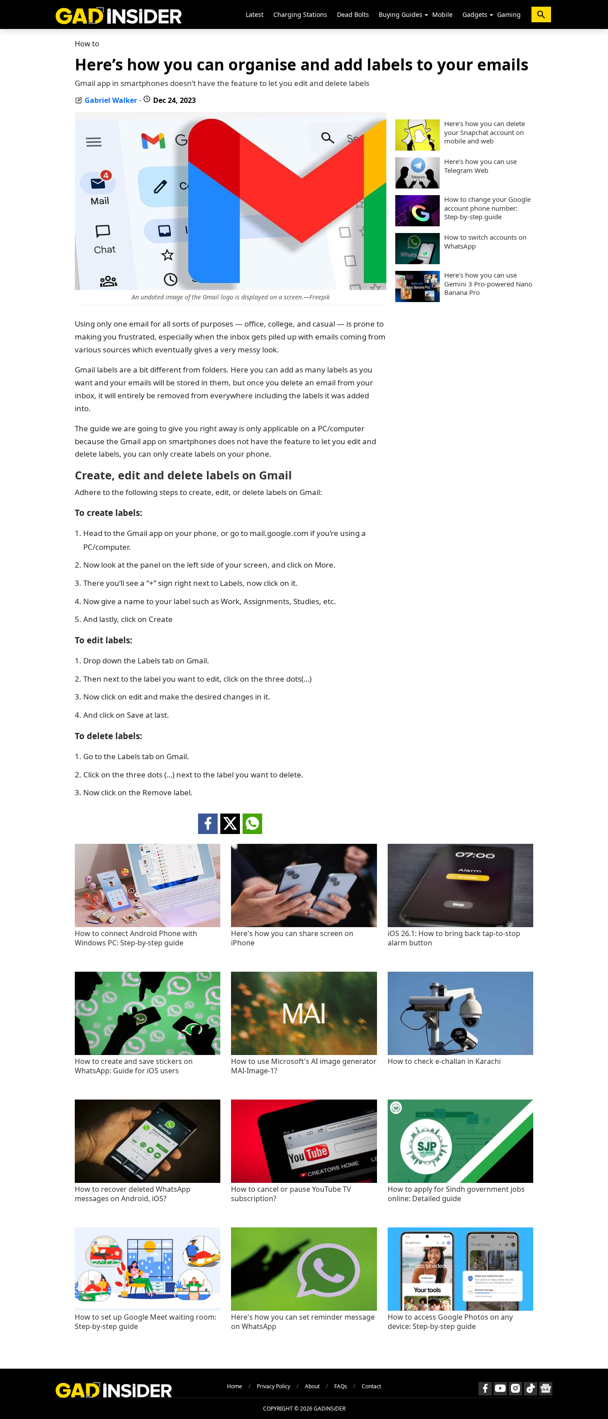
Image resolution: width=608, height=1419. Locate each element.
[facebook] (208, 824)
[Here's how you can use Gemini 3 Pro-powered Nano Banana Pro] (417, 299)
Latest (254, 14)
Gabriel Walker (111, 100)
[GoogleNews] (545, 1388)
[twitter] (230, 824)
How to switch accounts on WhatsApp (485, 241)
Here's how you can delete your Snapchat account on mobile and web (484, 132)
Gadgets (474, 14)
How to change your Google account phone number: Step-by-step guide (487, 208)
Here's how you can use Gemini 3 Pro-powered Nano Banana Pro (488, 284)
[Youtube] (500, 1388)
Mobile (442, 14)
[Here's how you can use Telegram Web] (417, 186)
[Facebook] (485, 1388)
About (312, 1386)
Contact (371, 1386)
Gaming (509, 14)
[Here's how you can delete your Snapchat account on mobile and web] (417, 148)
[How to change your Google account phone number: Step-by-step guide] (417, 224)
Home (234, 1386)
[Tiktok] (530, 1388)
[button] (426, 15)
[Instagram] (515, 1388)
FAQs (340, 1386)
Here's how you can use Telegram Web (480, 166)
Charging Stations (300, 14)
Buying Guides (400, 14)
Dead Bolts (353, 14)
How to (87, 44)
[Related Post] (147, 924)
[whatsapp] (252, 824)
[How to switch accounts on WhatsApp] (417, 261)
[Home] (119, 14)
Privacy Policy (273, 1386)
